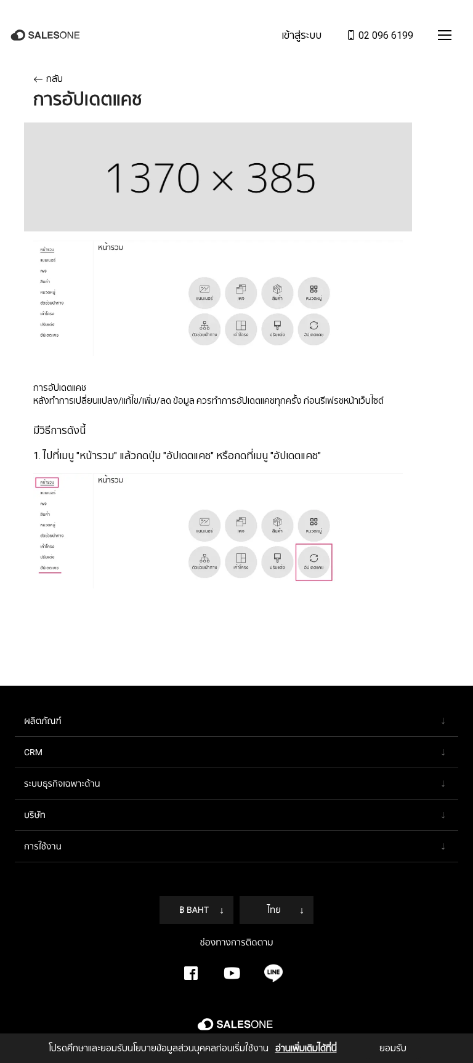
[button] (444, 35)
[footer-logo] (236, 1029)
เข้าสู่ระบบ (301, 35)
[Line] (273, 973)
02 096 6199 (384, 35)
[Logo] (46, 35)
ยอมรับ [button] (392, 1048)
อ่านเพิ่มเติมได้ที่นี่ (306, 1048)
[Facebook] (191, 973)
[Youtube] (232, 973)
